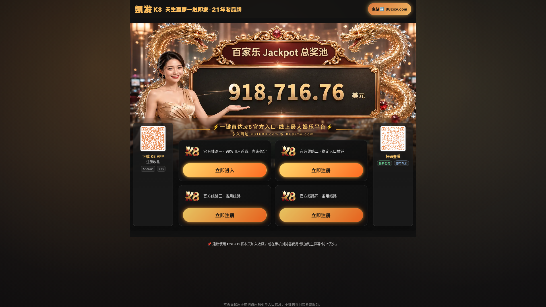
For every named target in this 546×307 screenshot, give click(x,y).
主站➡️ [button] (389, 9)
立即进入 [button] (225, 170)
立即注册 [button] (321, 170)
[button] (273, 96)
